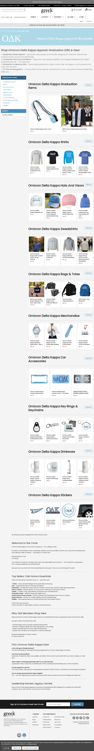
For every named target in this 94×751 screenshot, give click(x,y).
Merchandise (7, 95)
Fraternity (58, 17)
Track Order (46, 722)
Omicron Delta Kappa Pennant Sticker (35, 522)
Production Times (59, 717)
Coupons (57, 727)
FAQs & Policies (47, 727)
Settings (6, 748)
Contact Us (46, 717)
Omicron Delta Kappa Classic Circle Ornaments (84, 342)
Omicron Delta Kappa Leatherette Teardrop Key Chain (36, 437)
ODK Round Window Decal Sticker (69, 521)
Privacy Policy (32, 744)
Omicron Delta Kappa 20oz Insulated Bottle (67, 478)
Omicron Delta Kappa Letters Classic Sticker (50, 522)
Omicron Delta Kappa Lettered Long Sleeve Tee (35, 169)
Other (81, 17)
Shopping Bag (47, 719)
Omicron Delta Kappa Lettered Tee (52, 168)
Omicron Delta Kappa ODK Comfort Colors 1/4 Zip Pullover (36, 256)
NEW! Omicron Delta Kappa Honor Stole (75, 129)
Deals (81, 21)
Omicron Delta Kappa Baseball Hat (36, 211)
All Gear (70, 17)
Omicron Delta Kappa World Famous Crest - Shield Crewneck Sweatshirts (84, 257)
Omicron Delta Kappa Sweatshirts (53, 229)
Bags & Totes (7, 92)
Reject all (16, 748)
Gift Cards (57, 722)
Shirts (5, 84)
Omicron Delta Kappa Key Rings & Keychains (53, 408)
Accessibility (58, 725)
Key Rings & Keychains (10, 100)
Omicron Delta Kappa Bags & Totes (54, 274)
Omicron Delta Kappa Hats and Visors (56, 185)
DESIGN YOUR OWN (19, 17)
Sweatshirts (7, 90)
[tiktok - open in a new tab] (87, 717)
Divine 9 (33, 17)
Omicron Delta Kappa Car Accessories (47, 359)
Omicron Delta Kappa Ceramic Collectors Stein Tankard (83, 479)
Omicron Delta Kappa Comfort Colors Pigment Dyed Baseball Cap (52, 213)
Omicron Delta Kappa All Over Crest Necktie (67, 342)
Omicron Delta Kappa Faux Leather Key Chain (69, 437)
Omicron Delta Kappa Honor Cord (40, 129)
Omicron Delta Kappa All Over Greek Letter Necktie (52, 342)
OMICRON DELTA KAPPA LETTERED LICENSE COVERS (80, 392)
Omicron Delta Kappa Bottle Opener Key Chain (52, 437)
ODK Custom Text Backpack (84, 300)
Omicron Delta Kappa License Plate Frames (37, 392)
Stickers (6, 105)
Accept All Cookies (30, 748)
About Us (34, 717)
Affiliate (34, 722)
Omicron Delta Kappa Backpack (68, 300)
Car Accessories (8, 98)
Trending (89, 21)
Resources (57, 719)
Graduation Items (9, 82)
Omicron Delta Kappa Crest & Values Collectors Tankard (35, 479)
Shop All (89, 85)
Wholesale (35, 725)
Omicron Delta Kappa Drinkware (51, 452)
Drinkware (6, 103)
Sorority (45, 17)
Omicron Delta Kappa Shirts (48, 142)
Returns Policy (47, 725)
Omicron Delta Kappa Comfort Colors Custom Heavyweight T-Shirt (85, 169)
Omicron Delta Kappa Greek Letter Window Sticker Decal (85, 522)
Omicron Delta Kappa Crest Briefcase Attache (51, 301)
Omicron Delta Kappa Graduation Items (52, 86)
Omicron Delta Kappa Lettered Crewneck (51, 255)
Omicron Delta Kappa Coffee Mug (52, 477)
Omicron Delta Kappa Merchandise (53, 316)
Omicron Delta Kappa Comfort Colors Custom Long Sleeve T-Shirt (69, 169)
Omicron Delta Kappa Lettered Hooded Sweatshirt (68, 255)
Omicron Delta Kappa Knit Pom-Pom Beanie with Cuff (84, 213)
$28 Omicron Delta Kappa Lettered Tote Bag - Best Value (36, 301)
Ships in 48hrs (5, 17)
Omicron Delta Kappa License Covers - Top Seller (60, 392)
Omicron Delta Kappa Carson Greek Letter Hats (68, 212)
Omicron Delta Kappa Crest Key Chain (84, 437)
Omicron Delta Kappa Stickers (50, 495)
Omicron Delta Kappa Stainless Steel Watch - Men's (36, 342)
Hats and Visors (8, 87)
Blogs (34, 719)
